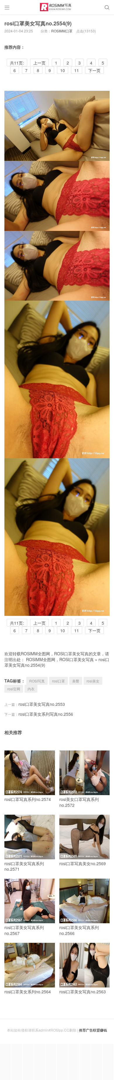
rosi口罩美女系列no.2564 (27, 991)
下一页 (94, 70)
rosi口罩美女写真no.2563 (82, 991)
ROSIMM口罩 (61, 30)
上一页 (39, 63)
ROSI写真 (37, 680)
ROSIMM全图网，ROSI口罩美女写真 (60, 659)
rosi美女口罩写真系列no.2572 (79, 802)
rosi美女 (93, 680)
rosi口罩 (58, 680)
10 (62, 70)
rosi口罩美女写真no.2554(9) (38, 23)
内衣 (30, 688)
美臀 (75, 680)
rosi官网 (13, 688)
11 (76, 70)
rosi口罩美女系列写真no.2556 (45, 714)
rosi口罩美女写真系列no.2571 (24, 866)
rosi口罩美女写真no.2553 (41, 704)
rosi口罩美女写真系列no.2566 (79, 930)
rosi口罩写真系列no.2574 (27, 799)
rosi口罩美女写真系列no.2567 (24, 930)
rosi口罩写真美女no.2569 (82, 863)
